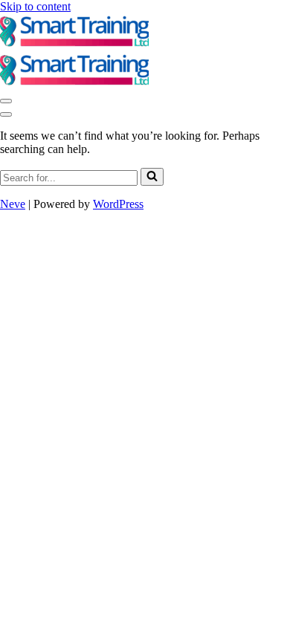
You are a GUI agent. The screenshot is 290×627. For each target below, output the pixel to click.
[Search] (152, 177)
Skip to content (35, 6)
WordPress (118, 204)
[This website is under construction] (74, 45)
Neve (12, 204)
